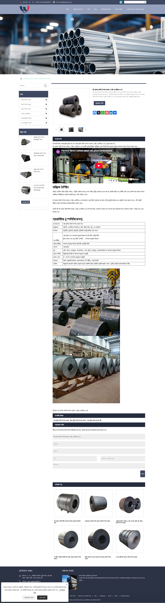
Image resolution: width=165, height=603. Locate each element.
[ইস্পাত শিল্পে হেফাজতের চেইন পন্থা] (69, 582)
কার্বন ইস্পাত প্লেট (26, 100)
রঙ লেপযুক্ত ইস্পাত (26, 123)
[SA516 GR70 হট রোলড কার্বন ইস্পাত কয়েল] (98, 503)
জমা (142, 474)
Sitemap (102, 596)
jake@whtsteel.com (66, 2)
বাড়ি (67, 9)
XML (116, 596)
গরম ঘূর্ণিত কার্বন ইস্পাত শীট (94, 420)
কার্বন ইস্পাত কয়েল (32, 79)
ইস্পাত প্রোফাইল (25, 113)
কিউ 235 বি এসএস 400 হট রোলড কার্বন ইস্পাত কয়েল (98, 558)
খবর (95, 9)
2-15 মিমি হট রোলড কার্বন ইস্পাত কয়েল (126, 557)
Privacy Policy (125, 596)
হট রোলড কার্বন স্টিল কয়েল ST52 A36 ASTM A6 (39, 187)
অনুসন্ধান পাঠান (99, 103)
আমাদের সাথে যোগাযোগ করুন (135, 9)
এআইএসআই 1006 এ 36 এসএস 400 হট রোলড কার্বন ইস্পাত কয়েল (129, 522)
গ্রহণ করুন (42, 597)
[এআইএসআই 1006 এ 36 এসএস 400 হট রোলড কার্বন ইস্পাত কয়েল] (129, 503)
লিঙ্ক (95, 596)
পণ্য (88, 9)
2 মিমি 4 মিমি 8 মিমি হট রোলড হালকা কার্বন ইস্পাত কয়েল (67, 558)
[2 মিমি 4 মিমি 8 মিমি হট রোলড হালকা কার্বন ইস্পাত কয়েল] (68, 539)
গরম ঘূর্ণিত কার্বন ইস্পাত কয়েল (44, 79)
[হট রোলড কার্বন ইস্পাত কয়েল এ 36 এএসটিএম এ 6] (61, 129)
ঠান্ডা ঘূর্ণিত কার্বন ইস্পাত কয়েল (78, 420)
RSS (109, 596)
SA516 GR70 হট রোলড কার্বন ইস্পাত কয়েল (97, 521)
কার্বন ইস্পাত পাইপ (26, 109)
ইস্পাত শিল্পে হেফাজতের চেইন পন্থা (88, 575)
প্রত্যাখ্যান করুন (28, 597)
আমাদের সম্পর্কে (77, 9)
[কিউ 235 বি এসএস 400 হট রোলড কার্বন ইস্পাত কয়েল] (98, 539)
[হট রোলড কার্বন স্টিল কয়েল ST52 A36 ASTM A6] (68, 503)
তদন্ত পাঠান (118, 9)
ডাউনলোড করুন (105, 9)
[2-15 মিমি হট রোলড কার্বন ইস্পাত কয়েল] (129, 539)
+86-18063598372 (33, 581)
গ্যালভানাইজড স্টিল (26, 118)
